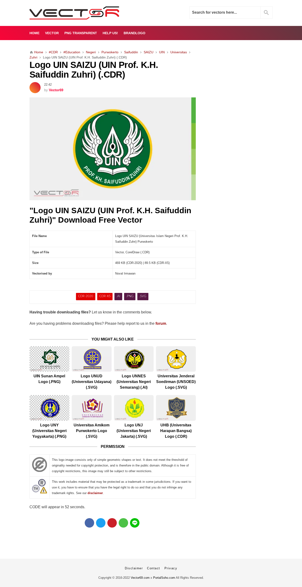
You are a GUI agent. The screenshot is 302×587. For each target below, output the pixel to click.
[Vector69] (89, 13)
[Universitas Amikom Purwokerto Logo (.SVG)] (92, 408)
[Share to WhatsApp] (123, 523)
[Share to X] (100, 523)
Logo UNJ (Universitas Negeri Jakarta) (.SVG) (134, 430)
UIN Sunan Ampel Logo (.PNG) (49, 379)
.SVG (142, 296)
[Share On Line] (134, 523)
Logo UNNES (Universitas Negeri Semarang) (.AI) (134, 381)
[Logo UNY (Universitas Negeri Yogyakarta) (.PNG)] (49, 408)
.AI (118, 296)
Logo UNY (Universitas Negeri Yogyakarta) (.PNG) (49, 430)
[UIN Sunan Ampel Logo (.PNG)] (49, 359)
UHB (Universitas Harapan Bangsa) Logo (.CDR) (176, 430)
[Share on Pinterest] (112, 523)
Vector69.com (140, 577)
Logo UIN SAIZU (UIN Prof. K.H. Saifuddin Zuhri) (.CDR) (93, 69)
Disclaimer (134, 568)
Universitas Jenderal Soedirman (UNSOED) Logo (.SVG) (176, 381)
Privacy (170, 568)
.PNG (130, 296)
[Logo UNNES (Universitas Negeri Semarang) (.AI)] (134, 359)
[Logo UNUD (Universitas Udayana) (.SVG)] (92, 359)
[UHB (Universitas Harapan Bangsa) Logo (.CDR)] (176, 408)
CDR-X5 (105, 296)
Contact (153, 568)
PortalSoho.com (164, 577)
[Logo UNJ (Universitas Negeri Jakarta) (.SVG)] (134, 408)
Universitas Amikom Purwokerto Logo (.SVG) (91, 430)
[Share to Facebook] (89, 523)
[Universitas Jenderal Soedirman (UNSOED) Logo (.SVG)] (176, 359)
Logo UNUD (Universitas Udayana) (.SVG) (91, 381)
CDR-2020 (85, 296)
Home (34, 33)
